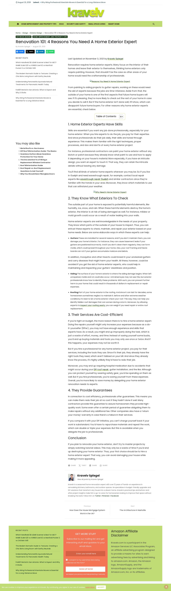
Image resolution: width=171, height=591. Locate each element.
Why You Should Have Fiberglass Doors (37, 174)
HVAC (61, 24)
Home (18, 33)
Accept (101, 587)
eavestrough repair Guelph (94, 179)
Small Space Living (96, 24)
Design (25, 33)
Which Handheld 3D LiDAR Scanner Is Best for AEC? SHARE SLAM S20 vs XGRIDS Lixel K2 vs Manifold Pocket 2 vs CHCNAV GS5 (36, 65)
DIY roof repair (101, 369)
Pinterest (105, 496)
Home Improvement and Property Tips (38, 24)
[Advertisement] (37, 122)
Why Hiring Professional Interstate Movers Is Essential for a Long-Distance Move (73, 2)
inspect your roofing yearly (92, 305)
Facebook (115, 496)
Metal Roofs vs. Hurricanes (32, 148)
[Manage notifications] (166, 587)
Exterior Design (36, 33)
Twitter (98, 496)
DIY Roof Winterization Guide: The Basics (38, 151)
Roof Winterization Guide (31, 165)
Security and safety (76, 24)
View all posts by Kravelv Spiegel (90, 479)
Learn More (90, 587)
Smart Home (113, 24)
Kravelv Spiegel (24, 46)
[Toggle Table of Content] (120, 117)
